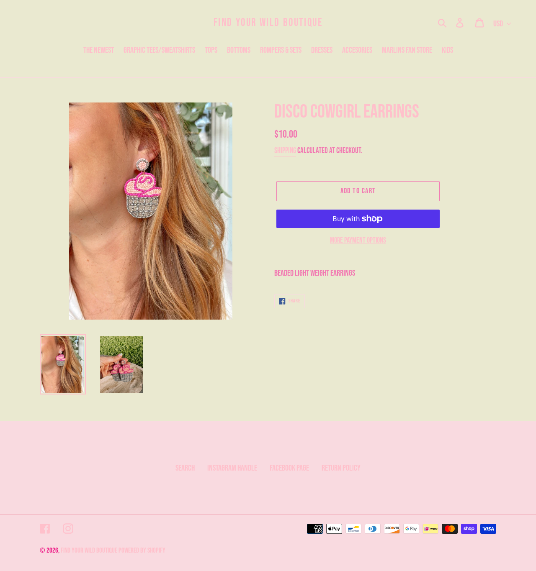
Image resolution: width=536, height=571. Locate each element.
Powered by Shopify (142, 550)
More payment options (358, 240)
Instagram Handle (232, 468)
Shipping (285, 151)
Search (185, 468)
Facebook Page (289, 468)
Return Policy (341, 468)
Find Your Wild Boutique (268, 22)
